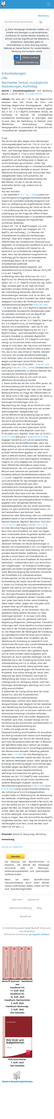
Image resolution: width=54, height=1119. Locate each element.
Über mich (17, 899)
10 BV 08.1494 (42, 364)
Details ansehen (30, 57)
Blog (39, 908)
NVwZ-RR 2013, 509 (37, 436)
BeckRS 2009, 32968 (24, 367)
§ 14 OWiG (18, 754)
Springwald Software (39, 934)
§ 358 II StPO (38, 785)
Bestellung (43, 15)
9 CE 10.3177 (9, 524)
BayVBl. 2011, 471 (37, 524)
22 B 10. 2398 (8, 436)
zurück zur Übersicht (12, 846)
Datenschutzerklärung (27, 62)
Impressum (33, 899)
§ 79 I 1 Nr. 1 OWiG (27, 194)
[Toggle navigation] (48, 4)
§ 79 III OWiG (8, 788)
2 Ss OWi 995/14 (34, 93)
